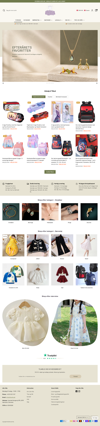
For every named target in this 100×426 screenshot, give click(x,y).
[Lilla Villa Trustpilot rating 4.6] (50, 356)
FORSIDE (18, 20)
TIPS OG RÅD (78, 20)
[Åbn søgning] (3, 10)
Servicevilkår (54, 399)
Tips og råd (30, 394)
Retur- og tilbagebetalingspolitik (60, 394)
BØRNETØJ (36, 20)
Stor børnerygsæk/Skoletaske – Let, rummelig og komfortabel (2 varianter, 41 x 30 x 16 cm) (61, 160)
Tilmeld (75, 376)
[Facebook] (77, 391)
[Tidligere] (3, 83)
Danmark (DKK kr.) (82, 417)
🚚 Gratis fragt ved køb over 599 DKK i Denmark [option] (26, 23)
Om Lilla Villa (30, 391)
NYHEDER (27, 20)
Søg (28, 402)
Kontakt (29, 396)
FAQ (28, 399)
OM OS (67, 20)
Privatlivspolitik (55, 396)
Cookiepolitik (54, 404)
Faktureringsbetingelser (58, 402)
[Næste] (97, 83)
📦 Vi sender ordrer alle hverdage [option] (74, 23)
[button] (83, 10)
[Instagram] (79, 391)
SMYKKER (47, 20)
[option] (50, 56)
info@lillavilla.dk (10, 397)
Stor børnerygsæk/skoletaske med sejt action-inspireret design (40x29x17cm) (85, 127)
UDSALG (58, 20)
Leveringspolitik (55, 391)
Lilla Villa (12, 421)
